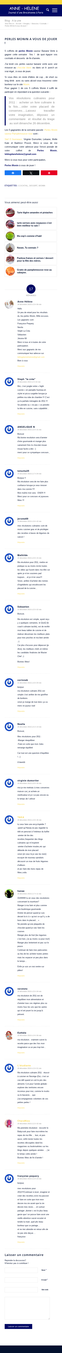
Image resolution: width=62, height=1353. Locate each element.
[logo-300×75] (26, 10)
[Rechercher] (46, 10)
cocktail (23, 185)
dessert (33, 185)
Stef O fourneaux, (14, 139)
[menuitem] (46, 10)
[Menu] (53, 10)
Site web (45, 1290)
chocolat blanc (24, 67)
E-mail (45, 1280)
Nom (44, 1270)
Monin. (26, 84)
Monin (42, 185)
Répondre (21, 366)
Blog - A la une (13, 20)
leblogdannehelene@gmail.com (31, 357)
